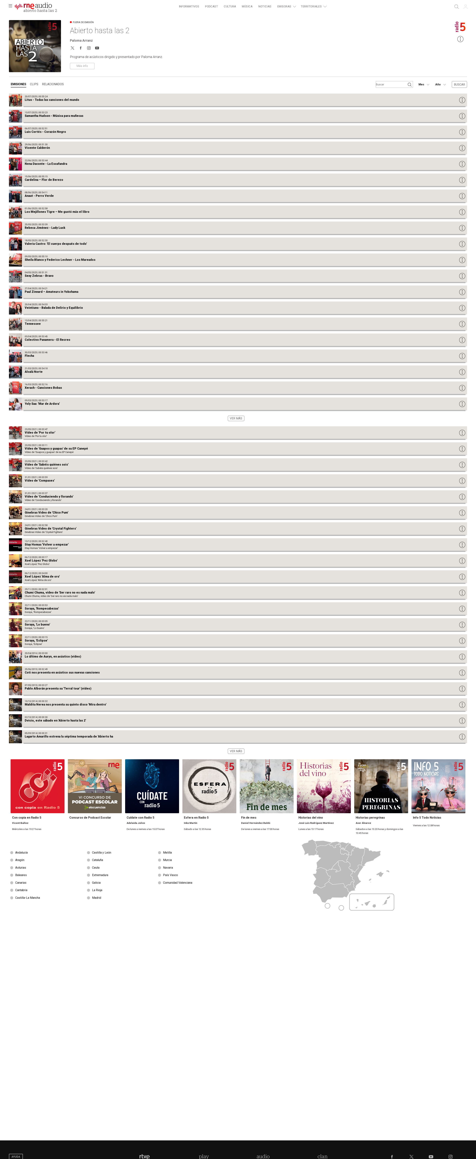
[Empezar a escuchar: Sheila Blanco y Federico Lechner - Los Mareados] (238, 260)
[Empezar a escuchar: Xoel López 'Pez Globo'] (238, 560)
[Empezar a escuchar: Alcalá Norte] (238, 372)
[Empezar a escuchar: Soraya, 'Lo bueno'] (238, 624)
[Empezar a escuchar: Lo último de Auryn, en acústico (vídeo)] (238, 656)
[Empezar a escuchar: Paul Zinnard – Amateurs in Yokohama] (238, 292)
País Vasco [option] (170, 875)
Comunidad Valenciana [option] (177, 882)
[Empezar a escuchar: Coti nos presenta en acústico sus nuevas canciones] (238, 672)
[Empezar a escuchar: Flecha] (238, 356)
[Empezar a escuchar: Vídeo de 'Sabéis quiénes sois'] (238, 464)
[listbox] (123, 875)
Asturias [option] (20, 867)
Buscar (459, 84)
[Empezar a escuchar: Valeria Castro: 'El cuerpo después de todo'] (238, 244)
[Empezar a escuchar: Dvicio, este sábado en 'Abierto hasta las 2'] (238, 720)
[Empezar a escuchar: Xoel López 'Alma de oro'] (238, 576)
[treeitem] (189, 7)
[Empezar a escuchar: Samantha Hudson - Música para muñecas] (238, 116)
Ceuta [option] (95, 867)
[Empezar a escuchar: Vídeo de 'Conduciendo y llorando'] (238, 496)
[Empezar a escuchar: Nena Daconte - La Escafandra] (238, 164)
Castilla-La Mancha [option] (27, 898)
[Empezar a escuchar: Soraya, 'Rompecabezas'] (238, 608)
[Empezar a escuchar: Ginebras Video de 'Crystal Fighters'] (238, 528)
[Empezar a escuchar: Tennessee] (238, 324)
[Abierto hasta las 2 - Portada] (33, 6)
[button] (10, 6)
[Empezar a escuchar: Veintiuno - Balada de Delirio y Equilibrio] (238, 308)
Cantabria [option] (21, 890)
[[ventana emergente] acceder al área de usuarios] (465, 6)
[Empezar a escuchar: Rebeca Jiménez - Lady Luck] (238, 228)
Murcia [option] (167, 860)
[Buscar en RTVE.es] (456, 6)
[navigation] (252, 6)
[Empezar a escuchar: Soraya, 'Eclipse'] (238, 640)
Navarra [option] (168, 867)
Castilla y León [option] (101, 852)
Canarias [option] (20, 882)
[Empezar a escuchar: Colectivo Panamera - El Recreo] (238, 340)
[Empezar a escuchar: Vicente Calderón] (238, 148)
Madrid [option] (96, 898)
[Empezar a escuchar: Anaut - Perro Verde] (238, 196)
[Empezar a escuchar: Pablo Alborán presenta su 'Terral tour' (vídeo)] (238, 688)
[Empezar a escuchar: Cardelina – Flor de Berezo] (238, 180)
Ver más (236, 418)
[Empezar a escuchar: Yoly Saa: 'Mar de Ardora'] (238, 404)
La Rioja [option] (97, 890)
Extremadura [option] (100, 875)
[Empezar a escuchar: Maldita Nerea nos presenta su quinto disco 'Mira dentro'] (238, 704)
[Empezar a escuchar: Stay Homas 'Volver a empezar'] (238, 544)
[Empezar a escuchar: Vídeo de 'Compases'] (238, 480)
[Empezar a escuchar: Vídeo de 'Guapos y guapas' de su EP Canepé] (238, 448)
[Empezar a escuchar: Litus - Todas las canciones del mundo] (238, 100)
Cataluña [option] (97, 860)
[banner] (33, 6)
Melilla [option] (167, 852)
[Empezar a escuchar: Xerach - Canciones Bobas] (238, 388)
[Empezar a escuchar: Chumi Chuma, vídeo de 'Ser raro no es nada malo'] (238, 592)
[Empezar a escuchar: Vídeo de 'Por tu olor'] (238, 432)
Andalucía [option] (21, 852)
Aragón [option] (19, 860)
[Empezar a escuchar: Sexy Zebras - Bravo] (238, 276)
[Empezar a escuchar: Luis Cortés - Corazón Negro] (238, 132)
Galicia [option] (96, 882)
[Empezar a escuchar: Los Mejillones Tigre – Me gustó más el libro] (238, 212)
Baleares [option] (21, 875)
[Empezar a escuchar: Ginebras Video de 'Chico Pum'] (238, 512)
